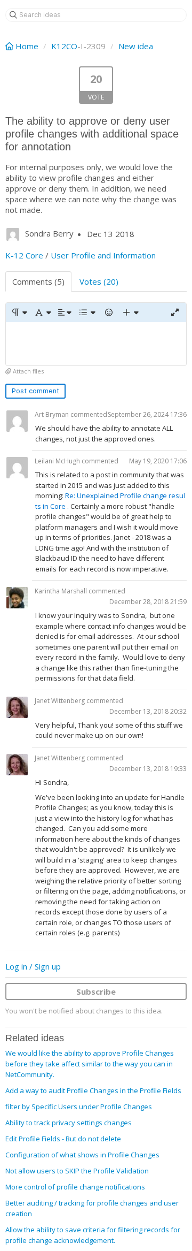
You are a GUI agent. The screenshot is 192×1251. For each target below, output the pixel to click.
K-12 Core (24, 255)
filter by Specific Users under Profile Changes (78, 1106)
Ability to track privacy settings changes (68, 1122)
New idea (135, 46)
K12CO (64, 46)
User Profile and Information (103, 255)
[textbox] (96, 343)
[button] (19, 312)
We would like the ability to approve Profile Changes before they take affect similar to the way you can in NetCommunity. (89, 1063)
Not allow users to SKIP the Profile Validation (77, 1171)
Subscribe (96, 991)
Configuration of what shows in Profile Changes (82, 1155)
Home (27, 46)
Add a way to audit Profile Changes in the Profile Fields (93, 1090)
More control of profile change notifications (75, 1187)
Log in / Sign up (33, 966)
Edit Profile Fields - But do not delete (63, 1138)
